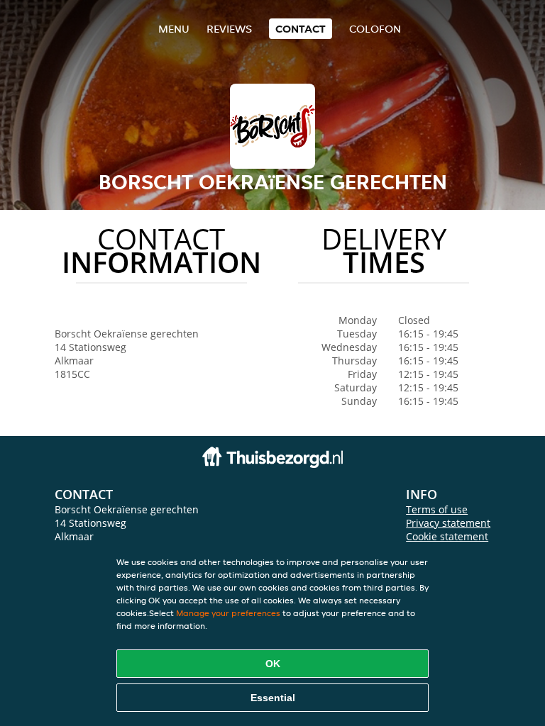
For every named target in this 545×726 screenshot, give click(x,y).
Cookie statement (447, 536)
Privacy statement (448, 523)
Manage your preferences (228, 613)
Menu (173, 28)
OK (272, 663)
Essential (273, 697)
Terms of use (437, 509)
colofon (375, 28)
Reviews (229, 28)
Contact (300, 28)
